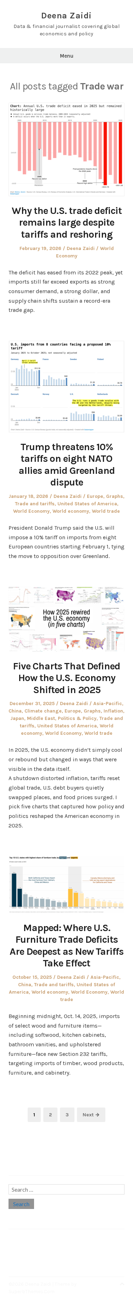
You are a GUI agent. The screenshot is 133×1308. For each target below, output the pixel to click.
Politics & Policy (77, 718)
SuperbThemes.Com (32, 1292)
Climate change (43, 711)
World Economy (31, 511)
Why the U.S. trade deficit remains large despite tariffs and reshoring (67, 222)
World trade (106, 511)
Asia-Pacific (107, 703)
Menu (66, 56)
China (15, 711)
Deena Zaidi (66, 16)
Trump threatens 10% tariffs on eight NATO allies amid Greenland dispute (66, 464)
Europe (95, 496)
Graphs (114, 496)
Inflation (113, 711)
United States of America (87, 504)
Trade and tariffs (35, 504)
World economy (70, 511)
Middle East (41, 718)
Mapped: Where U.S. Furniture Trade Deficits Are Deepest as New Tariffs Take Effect (66, 945)
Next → (91, 1115)
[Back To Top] (122, 1284)
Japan (17, 718)
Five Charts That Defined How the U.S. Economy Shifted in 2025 (66, 678)
